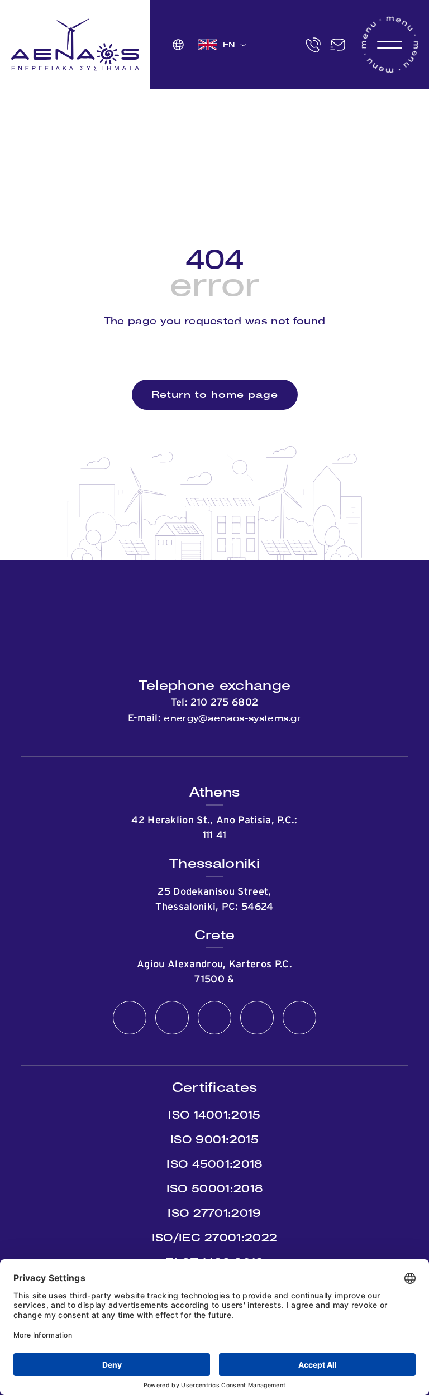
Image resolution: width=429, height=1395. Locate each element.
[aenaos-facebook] (129, 1018)
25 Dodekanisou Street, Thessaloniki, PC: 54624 (214, 899)
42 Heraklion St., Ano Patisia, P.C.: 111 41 (214, 828)
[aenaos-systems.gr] (75, 44)
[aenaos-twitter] (172, 1018)
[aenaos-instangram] (299, 1018)
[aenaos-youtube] (214, 1018)
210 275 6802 (224, 703)
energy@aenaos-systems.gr (232, 717)
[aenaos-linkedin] (257, 1018)
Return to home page (214, 394)
